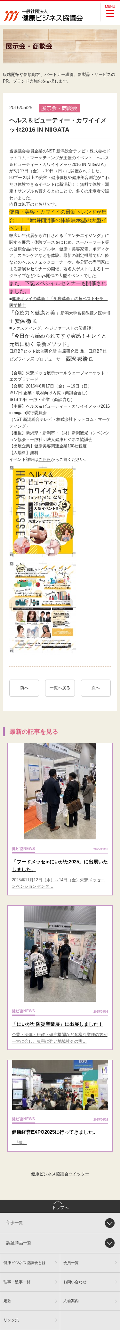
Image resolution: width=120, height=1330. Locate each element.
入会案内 (71, 1301)
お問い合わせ (74, 1282)
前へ (24, 687)
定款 (7, 1301)
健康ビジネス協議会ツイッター (60, 1173)
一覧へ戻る (60, 687)
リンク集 (11, 1320)
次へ (98, 687)
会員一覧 (71, 1263)
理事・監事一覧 (17, 1282)
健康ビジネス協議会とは (25, 1263)
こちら (44, 459)
